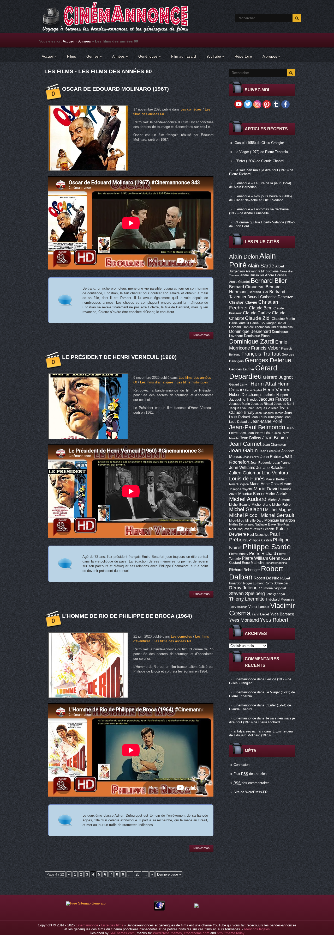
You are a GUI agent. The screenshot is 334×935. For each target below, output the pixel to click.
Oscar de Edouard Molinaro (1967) (115, 89)
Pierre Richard (262, 553)
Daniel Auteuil (239, 323)
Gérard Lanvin (239, 384)
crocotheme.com (196, 933)
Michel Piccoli (244, 515)
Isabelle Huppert (276, 395)
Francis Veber (265, 348)
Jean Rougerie (261, 463)
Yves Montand (244, 620)
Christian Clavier (243, 302)
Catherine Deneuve (276, 297)
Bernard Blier (269, 280)
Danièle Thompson (256, 327)
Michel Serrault (277, 515)
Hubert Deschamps (246, 395)
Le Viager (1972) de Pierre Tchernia (261, 152)
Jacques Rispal (262, 404)
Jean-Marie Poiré (266, 421)
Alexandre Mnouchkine (262, 271)
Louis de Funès (247, 478)
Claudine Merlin (283, 319)
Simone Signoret (273, 588)
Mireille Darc (254, 520)
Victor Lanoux (258, 607)
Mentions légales (257, 929)
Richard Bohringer (244, 570)
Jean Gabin (243, 450)
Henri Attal (263, 384)
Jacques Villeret (266, 408)
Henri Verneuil (278, 389)
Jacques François (275, 399)
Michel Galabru (246, 509)
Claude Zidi (258, 318)
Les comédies (191, 109)
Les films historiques (192, 382)
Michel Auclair (276, 494)
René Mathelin (253, 563)
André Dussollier (252, 275)
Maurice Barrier (251, 494)
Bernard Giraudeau (247, 286)
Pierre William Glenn (261, 558)
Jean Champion (274, 445)
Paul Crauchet (258, 534)
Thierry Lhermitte (247, 599)
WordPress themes (167, 933)
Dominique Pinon (257, 336)
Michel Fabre (281, 504)
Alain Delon (243, 256)
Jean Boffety (250, 438)
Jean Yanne (281, 463)
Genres (94, 56)
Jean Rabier (270, 457)
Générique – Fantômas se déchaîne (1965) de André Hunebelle (259, 211)
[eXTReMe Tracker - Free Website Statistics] (159, 909)
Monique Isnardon (279, 520)
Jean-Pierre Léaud (260, 433)
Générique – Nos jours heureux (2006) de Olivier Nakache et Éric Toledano (260, 198)
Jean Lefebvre (269, 451)
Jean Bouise (275, 437)
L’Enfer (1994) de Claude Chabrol (259, 161)
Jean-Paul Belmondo (257, 427)
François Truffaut (261, 354)
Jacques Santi (284, 404)
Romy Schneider (276, 583)
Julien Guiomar (245, 472)
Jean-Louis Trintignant (267, 417)
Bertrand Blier (258, 292)
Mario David (266, 488)
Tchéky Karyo (275, 594)
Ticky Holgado (238, 606)
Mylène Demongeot (241, 524)
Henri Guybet (253, 390)
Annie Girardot (239, 282)
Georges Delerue (268, 360)
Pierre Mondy (238, 554)
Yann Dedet (260, 614)
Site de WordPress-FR (250, 792)
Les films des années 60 (172, 641)
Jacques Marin (239, 404)
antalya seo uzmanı (248, 731)
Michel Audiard (247, 499)
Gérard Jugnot (278, 377)
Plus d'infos (201, 335)
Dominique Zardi (251, 341)
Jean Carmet (245, 444)
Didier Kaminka (282, 327)
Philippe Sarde (267, 547)
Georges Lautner (241, 369)
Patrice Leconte (264, 529)
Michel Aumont (278, 500)
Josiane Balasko (270, 468)
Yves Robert (274, 620)
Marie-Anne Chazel (266, 484)
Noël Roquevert (240, 529)
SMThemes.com (122, 933)
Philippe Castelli (260, 540)
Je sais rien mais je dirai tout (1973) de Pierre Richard (262, 720)
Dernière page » (169, 874)
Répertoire (243, 56)
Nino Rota (283, 524)
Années (84, 41)
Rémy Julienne (244, 587)
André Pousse (276, 275)
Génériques (149, 56)
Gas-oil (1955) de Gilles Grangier (259, 143)
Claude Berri (260, 307)
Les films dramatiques (157, 382)
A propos (271, 56)
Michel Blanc (261, 504)
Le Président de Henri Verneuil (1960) (119, 357)
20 (137, 874)
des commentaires (252, 783)
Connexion (241, 765)
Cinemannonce (245, 679)
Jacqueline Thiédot (243, 399)
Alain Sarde (261, 265)
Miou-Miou (236, 520)
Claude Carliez (257, 313)
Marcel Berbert (276, 479)
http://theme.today (230, 933)
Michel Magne (278, 509)
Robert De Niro (266, 578)
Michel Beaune (239, 504)
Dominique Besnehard (250, 331)
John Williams (242, 467)
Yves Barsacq (282, 614)
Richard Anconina (276, 562)
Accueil (68, 41)
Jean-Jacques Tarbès (269, 412)
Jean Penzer (251, 457)
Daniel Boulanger (263, 323)
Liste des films (112, 925)
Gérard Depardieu (253, 372)
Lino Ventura (275, 472)
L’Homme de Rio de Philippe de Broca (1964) (127, 616)
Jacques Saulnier (241, 408)
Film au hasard (183, 56)
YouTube (215, 56)
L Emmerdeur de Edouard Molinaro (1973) (261, 733)
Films (71, 56)
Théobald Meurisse (280, 599)
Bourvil (253, 297)
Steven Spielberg (247, 593)
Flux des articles (250, 774)
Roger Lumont (253, 583)
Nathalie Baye (265, 524)
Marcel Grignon (239, 484)
